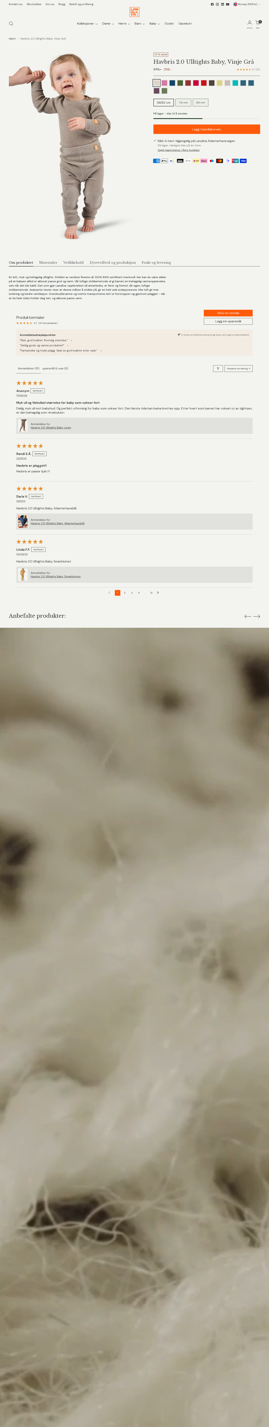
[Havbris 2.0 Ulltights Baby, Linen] (227, 83)
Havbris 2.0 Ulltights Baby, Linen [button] (51, 427)
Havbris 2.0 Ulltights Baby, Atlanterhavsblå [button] (57, 523)
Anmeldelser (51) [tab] (28, 368)
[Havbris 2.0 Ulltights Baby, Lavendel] (156, 91)
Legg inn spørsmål (228, 321)
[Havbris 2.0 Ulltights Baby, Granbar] (180, 83)
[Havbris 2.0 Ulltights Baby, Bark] (212, 83)
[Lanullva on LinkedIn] (222, 4)
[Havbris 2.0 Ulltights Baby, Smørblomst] (219, 83)
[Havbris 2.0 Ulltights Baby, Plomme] (251, 83)
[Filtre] (218, 368)
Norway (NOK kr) (247, 4)
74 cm (183, 102)
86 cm (200, 102)
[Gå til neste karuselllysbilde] (256, 616)
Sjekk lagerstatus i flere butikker (179, 150)
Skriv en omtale (228, 313)
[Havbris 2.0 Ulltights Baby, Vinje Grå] (156, 83)
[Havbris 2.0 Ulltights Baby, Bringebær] (196, 83)
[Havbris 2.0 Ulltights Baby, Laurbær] (164, 91)
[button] (23, 425)
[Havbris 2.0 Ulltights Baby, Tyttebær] (204, 83)
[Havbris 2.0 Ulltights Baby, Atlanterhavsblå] (172, 83)
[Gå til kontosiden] (250, 24)
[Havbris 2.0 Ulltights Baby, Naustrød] (188, 83)
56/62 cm (164, 102)
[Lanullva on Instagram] (217, 4)
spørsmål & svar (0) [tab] (55, 368)
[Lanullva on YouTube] (227, 4)
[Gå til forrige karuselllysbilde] (247, 616)
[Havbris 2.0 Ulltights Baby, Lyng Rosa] (164, 83)
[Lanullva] (134, 12)
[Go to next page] (159, 593)
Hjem (12, 38)
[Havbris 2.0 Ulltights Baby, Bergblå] (243, 83)
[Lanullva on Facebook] (212, 4)
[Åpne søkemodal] (11, 24)
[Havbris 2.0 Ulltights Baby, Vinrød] (235, 83)
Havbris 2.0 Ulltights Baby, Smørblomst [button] (56, 576)
